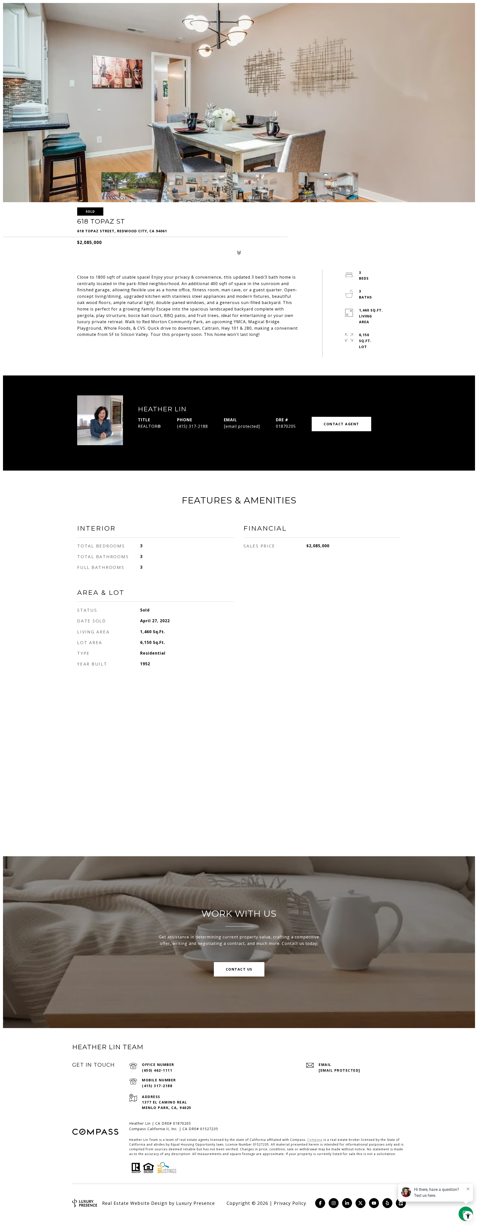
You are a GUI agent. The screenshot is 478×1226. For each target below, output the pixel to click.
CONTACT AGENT (341, 424)
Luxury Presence (195, 1203)
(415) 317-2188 (192, 426)
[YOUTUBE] (374, 1203)
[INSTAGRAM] (334, 1203)
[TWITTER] (360, 1203)
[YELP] (387, 1203)
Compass (314, 1140)
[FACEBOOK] (320, 1203)
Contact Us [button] (239, 969)
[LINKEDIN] (347, 1203)
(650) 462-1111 (157, 1070)
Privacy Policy (290, 1203)
